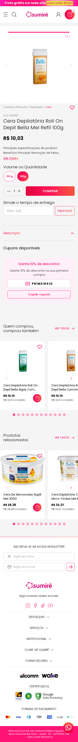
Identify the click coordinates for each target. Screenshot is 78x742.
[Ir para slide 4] (27, 414)
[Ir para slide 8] (46, 414)
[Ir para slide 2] (18, 414)
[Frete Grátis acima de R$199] (39, 3)
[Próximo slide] (71, 378)
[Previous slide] (6, 64)
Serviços (36, 628)
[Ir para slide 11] (59, 414)
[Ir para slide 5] (32, 414)
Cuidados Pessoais (15, 107)
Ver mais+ (11, 158)
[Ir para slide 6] (36, 414)
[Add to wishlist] (72, 107)
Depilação (36, 107)
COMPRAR (50, 191)
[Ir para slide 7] (41, 414)
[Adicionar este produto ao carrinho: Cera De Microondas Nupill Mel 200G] (37, 507)
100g (23, 176)
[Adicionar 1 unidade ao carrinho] (20, 191)
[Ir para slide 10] (55, 414)
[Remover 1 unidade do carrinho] (8, 191)
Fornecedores (37, 661)
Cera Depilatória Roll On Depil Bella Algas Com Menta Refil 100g (20, 389)
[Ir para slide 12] (64, 414)
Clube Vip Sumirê (37, 650)
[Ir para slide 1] (13, 414)
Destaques (37, 617)
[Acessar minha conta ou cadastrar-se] (60, 15)
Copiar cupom (39, 294)
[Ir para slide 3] (23, 414)
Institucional (37, 639)
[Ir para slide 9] (50, 414)
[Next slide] (71, 64)
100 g (9, 176)
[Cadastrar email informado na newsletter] (70, 567)
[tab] (39, 32)
